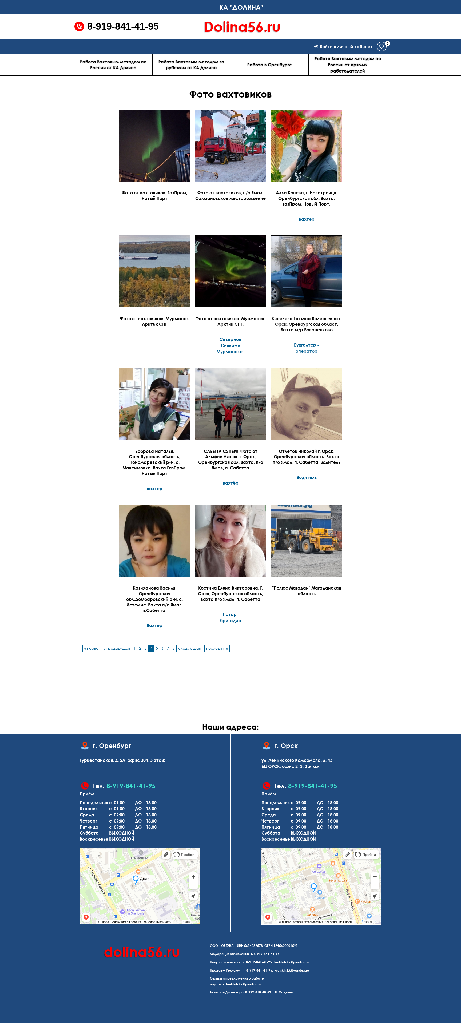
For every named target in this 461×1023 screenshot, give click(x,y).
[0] (382, 46)
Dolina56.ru (242, 26)
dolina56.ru (142, 951)
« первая (92, 648)
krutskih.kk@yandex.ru (291, 962)
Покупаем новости (225, 962)
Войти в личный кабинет (346, 47)
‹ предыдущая (117, 648)
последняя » (217, 648)
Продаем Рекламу (225, 970)
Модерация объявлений (229, 954)
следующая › (190, 648)
